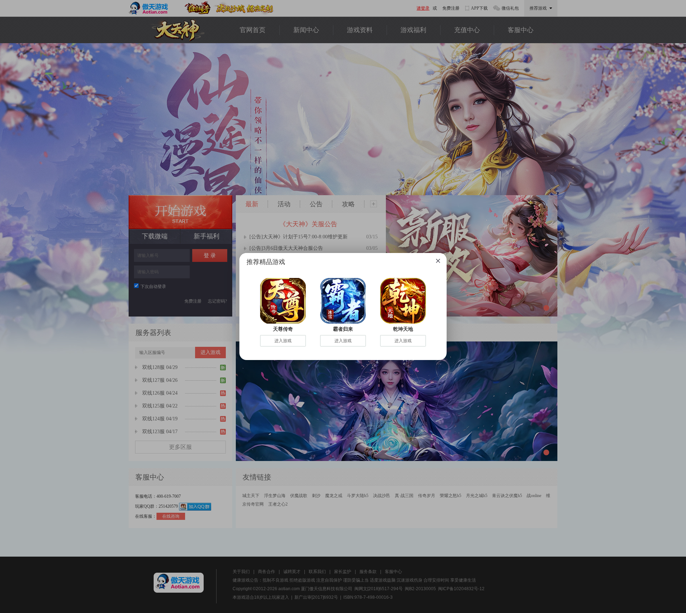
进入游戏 (283, 340)
